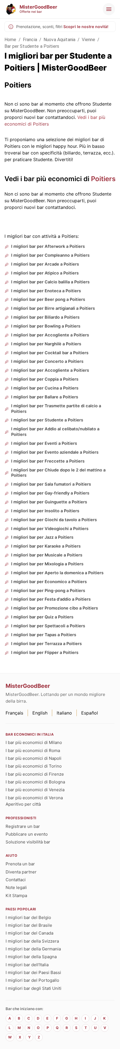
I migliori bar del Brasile (29, 925)
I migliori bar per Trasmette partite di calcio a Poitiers (56, 408)
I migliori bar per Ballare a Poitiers (44, 396)
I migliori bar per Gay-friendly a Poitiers (50, 493)
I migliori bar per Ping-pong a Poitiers (48, 590)
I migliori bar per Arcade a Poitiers (45, 264)
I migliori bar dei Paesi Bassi (33, 972)
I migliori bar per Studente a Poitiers (47, 420)
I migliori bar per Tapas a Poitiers (43, 634)
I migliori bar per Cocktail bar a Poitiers (49, 352)
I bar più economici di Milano (34, 742)
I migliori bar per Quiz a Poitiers (42, 617)
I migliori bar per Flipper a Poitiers (44, 652)
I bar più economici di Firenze (35, 774)
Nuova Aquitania (59, 39)
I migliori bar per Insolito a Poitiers (45, 510)
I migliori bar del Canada (29, 933)
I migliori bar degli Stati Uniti (33, 988)
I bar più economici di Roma (33, 750)
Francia (30, 39)
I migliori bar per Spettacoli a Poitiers (48, 625)
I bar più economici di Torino (34, 766)
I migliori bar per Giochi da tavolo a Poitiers (54, 519)
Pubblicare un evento (27, 834)
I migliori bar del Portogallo (32, 980)
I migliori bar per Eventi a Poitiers (44, 443)
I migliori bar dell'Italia (27, 964)
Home (10, 39)
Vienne (88, 39)
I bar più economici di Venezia (35, 789)
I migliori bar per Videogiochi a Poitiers (49, 528)
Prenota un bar (20, 863)
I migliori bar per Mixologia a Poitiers (47, 563)
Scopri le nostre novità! (85, 26)
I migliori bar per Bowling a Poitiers (45, 326)
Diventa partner (21, 872)
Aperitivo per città (23, 804)
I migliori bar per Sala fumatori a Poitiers (51, 484)
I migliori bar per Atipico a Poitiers (45, 273)
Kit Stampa (16, 895)
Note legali (16, 887)
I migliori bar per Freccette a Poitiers (48, 461)
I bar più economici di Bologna (35, 782)
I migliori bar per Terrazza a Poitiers (46, 643)
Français (14, 713)
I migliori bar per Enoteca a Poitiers (46, 290)
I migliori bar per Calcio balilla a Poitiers (50, 281)
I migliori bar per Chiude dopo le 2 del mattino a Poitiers (58, 473)
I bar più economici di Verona (34, 797)
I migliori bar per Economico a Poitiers (49, 581)
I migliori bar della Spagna (31, 956)
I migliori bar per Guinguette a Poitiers (49, 501)
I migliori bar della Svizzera (32, 941)
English (39, 713)
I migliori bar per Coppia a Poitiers (44, 379)
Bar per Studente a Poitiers (31, 46)
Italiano (64, 713)
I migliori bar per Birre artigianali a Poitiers (53, 308)
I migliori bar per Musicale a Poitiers (46, 555)
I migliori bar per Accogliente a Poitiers (50, 335)
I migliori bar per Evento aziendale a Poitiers (55, 452)
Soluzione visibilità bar (28, 842)
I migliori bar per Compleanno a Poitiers (50, 255)
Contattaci (16, 879)
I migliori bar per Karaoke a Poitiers (46, 546)
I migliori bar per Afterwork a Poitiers (48, 246)
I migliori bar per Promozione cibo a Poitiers (54, 608)
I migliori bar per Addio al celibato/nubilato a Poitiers (55, 431)
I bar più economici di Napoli (33, 758)
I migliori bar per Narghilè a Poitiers (46, 343)
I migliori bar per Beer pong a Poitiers (48, 299)
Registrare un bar (23, 826)
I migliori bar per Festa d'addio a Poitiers (51, 599)
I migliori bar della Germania (33, 948)
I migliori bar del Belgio (28, 917)
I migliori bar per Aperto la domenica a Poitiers (57, 572)
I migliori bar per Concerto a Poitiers (47, 361)
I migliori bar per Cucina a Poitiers (44, 388)
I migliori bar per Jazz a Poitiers (42, 537)
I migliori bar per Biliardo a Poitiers (45, 317)
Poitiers (103, 179)
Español (89, 713)
